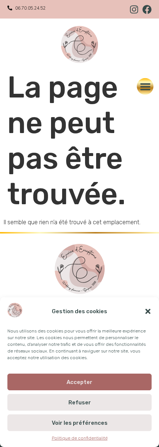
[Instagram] (134, 9)
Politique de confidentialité (80, 438)
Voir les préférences (80, 423)
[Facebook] (147, 9)
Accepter (79, 382)
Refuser (79, 402)
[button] (148, 311)
